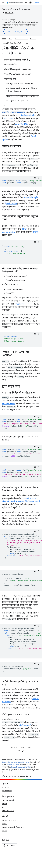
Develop (9, 12)
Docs (4, 9)
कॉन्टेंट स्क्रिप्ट (8, 118)
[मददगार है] (24, 43)
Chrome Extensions (20, 9)
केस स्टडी (4, 804)
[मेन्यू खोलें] (3, 2)
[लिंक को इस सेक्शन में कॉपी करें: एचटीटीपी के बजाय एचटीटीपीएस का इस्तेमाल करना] (8, 685)
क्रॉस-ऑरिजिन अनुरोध (31, 198)
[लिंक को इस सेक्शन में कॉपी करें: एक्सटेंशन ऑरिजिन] (23, 146)
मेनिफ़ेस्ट (35, 232)
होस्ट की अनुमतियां (11, 204)
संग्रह (3, 807)
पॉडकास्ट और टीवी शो (8, 811)
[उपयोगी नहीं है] (27, 43)
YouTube (4, 824)
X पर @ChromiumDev (9, 820)
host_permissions (9, 232)
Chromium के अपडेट (8, 800)
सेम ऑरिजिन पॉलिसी (27, 115)
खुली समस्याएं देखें (7, 791)
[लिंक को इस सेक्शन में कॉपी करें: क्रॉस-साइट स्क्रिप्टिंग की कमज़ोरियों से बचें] (38, 393)
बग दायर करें (5, 787)
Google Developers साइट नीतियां (21, 767)
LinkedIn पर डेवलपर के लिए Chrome (13, 827)
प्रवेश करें (36, 3)
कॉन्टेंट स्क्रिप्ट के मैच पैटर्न (22, 304)
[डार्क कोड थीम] (35, 178)
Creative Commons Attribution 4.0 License (16, 762)
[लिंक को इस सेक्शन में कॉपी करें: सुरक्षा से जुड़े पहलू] (22, 386)
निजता (7, 840)
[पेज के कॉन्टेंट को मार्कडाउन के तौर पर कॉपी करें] (20, 53)
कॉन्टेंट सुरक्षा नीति (25, 725)
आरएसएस (4, 831)
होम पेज (4, 39)
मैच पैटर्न (24, 229)
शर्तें (3, 840)
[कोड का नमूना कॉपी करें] (38, 178)
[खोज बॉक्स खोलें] (26, 2)
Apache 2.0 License (13, 765)
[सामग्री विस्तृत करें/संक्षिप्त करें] (29, 60)
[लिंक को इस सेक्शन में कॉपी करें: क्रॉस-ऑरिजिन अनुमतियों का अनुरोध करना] (9, 219)
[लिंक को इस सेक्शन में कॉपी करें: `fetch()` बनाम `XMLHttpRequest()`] (16, 355)
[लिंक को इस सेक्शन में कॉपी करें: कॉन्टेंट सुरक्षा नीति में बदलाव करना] (31, 714)
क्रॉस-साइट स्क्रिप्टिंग (8, 404)
